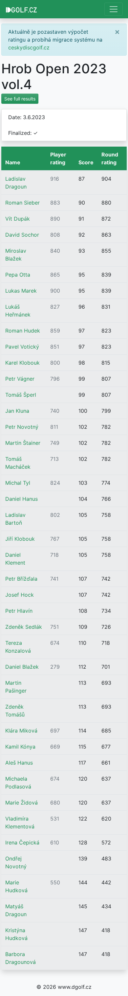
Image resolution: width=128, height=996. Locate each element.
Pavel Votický (22, 346)
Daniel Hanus (21, 499)
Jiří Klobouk (20, 538)
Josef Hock (19, 594)
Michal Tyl (17, 483)
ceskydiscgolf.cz (29, 47)
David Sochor (22, 234)
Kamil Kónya (20, 746)
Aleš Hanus (19, 762)
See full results (19, 98)
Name (12, 162)
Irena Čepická (22, 842)
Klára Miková (21, 730)
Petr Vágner (19, 378)
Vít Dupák (17, 218)
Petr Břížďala (21, 578)
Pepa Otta (17, 274)
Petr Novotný (21, 427)
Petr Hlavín (18, 610)
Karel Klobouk (22, 362)
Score (86, 162)
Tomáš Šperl (20, 394)
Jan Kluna (17, 410)
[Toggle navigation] (113, 9)
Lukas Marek (21, 290)
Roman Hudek (22, 330)
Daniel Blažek (22, 666)
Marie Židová (21, 802)
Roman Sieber (22, 202)
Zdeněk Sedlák (23, 627)
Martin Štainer (22, 443)
